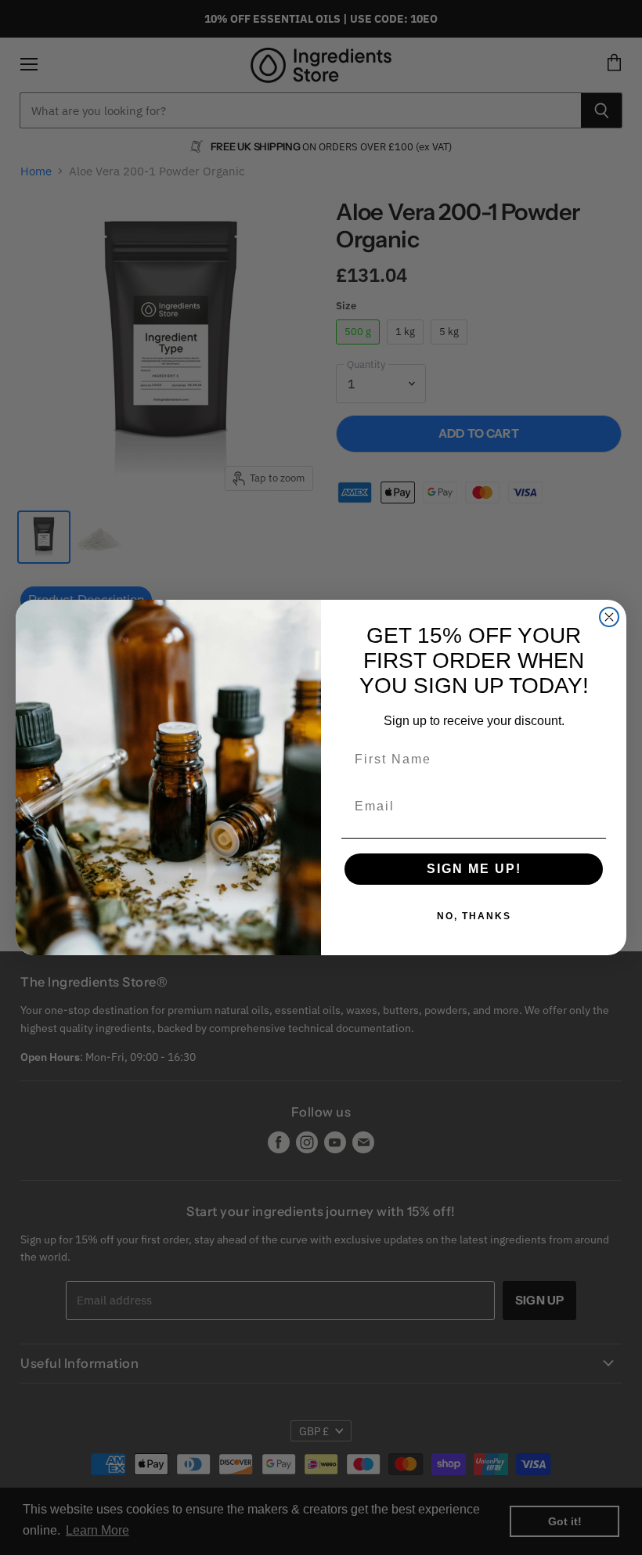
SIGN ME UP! (474, 868)
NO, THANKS (474, 916)
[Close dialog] (609, 617)
